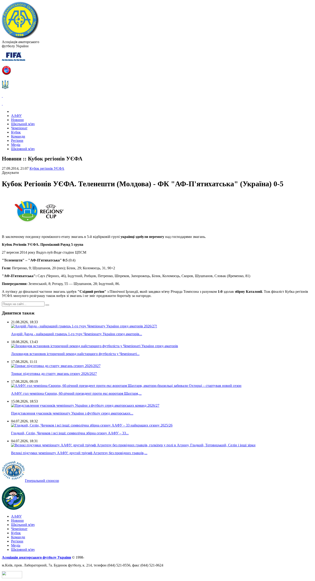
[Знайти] (47, 305)
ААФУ (16, 116)
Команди (18, 136)
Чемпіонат (19, 128)
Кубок (16, 132)
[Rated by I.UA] (12, 577)
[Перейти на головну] (20, 38)
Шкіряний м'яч (23, 149)
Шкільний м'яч (23, 124)
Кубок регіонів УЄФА (47, 168)
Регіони (17, 140)
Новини (17, 120)
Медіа (15, 145)
